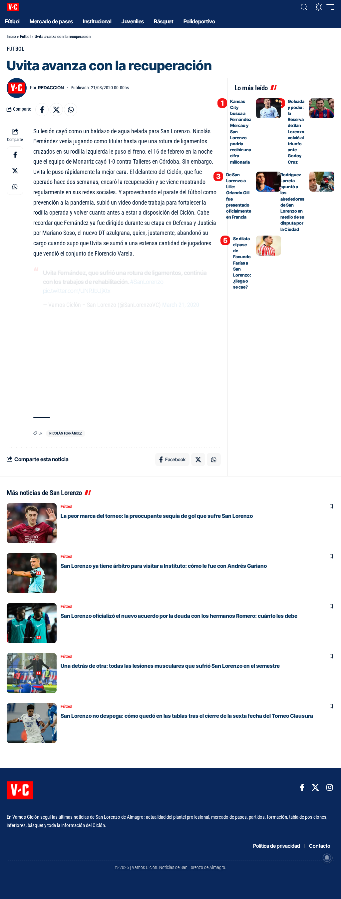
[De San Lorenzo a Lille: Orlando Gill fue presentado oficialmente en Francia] (268, 182)
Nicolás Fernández (65, 433)
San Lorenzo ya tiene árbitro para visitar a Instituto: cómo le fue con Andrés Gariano (164, 565)
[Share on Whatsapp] (70, 109)
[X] (315, 787)
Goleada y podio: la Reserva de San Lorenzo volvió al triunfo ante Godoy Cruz (296, 132)
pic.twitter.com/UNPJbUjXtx (77, 290)
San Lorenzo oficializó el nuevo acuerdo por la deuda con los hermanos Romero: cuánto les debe (179, 615)
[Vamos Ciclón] (13, 7)
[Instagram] (329, 787)
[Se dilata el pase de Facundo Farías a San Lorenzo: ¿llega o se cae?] (268, 246)
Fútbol (25, 36)
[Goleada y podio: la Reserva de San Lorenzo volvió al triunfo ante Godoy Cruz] (321, 108)
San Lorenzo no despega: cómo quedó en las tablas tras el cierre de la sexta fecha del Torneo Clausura (187, 715)
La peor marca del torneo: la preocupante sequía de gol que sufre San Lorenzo (157, 515)
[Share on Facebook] (42, 109)
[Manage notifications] (327, 857)
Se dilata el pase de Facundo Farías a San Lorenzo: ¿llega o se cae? (242, 263)
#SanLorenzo (147, 281)
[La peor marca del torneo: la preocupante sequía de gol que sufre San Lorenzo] (32, 523)
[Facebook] (302, 787)
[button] (304, 7)
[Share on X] (56, 109)
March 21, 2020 (180, 304)
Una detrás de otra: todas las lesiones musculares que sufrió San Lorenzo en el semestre (170, 665)
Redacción (51, 87)
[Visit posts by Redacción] (17, 88)
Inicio (11, 36)
